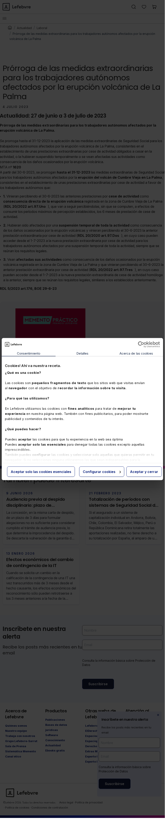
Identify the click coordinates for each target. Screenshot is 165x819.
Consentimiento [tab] (28, 353)
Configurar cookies (99, 471)
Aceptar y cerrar (144, 471)
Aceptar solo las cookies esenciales (41, 471)
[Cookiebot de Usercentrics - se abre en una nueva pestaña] (141, 344)
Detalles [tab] (82, 353)
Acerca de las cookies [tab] (136, 353)
